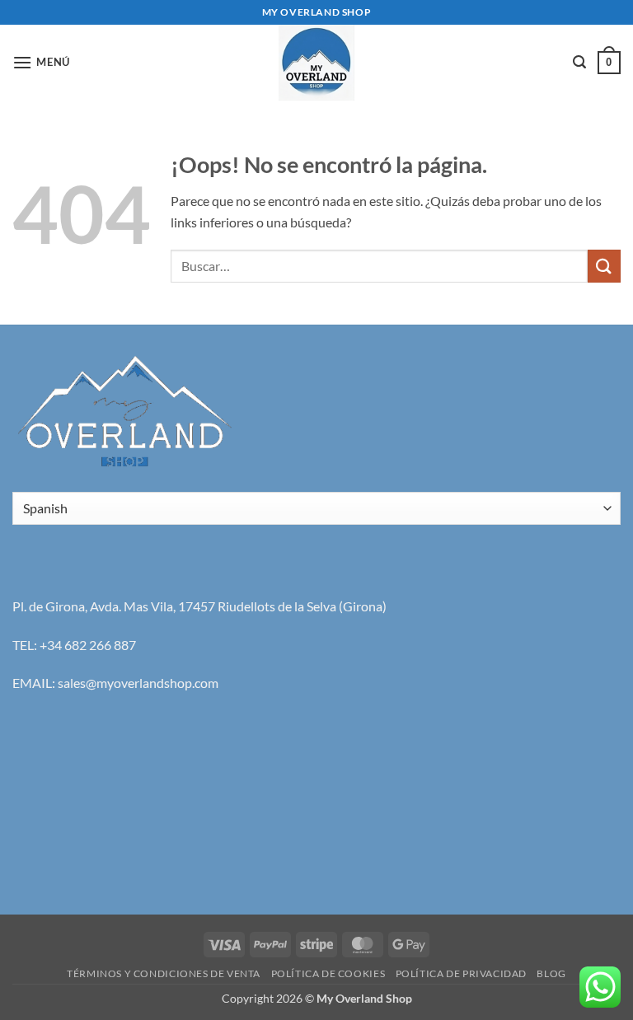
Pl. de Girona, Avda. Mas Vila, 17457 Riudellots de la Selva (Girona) (199, 606)
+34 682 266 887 (88, 645)
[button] (41, 62)
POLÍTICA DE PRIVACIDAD (461, 973)
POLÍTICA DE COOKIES (328, 973)
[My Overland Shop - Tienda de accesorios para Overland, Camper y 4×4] (316, 63)
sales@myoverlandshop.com (138, 682)
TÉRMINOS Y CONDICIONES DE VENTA (163, 973)
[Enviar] (604, 266)
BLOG (551, 973)
